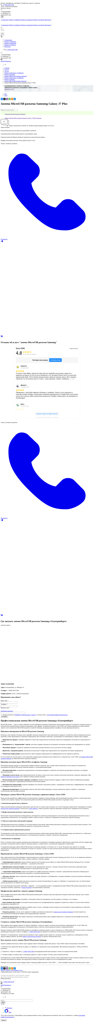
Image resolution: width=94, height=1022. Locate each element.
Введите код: (5, 708)
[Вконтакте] (5, 65)
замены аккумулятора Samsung (63, 912)
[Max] (47, 334)
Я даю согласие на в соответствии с (35, 715)
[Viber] (7, 99)
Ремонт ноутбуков (39, 20)
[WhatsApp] (9, 99)
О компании (5, 20)
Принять (3, 1020)
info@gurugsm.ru (6, 61)
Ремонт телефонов (15, 20)
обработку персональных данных (25, 715)
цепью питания (26, 887)
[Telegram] (2, 242)
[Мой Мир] (15, 99)
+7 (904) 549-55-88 (8, 5)
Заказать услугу (9, 89)
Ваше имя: (4, 700)
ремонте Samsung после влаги (10, 776)
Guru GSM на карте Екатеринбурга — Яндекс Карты (47, 417)
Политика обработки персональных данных (14, 977)
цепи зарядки (33, 808)
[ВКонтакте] (2, 99)
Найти (3, 1002)
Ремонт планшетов (27, 20)
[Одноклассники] (12, 99)
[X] (4, 99)
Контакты (48, 20)
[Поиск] (2, 17)
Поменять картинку (7, 711)
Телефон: (4, 704)
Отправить (4, 716)
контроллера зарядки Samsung (10, 808)
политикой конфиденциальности (57, 715)
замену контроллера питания (32, 936)
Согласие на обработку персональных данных (15, 975)
